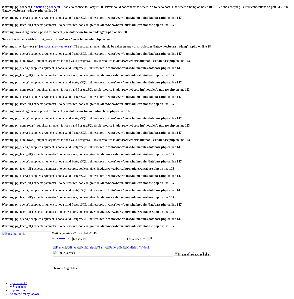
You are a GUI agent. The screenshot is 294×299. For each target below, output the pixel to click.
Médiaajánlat (18, 286)
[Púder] (111, 247)
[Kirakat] (59, 247)
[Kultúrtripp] (86, 247)
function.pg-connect (46, 7)
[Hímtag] (71, 247)
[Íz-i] (120, 247)
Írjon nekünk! (18, 283)
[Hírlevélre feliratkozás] (61, 239)
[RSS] (151, 239)
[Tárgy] (100, 247)
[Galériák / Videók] (137, 247)
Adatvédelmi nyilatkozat (25, 294)
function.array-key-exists (55, 46)
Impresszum (17, 290)
